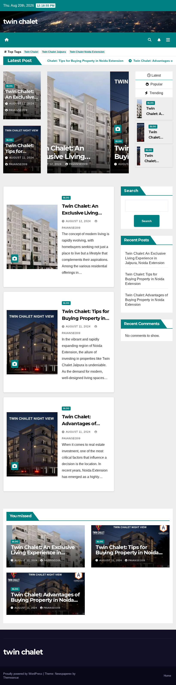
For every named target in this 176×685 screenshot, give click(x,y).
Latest (156, 75)
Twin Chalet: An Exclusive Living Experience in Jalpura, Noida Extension (145, 258)
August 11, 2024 (21, 157)
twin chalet (20, 22)
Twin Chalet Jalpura (54, 51)
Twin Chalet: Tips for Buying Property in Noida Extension (85, 318)
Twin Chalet (31, 51)
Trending (156, 93)
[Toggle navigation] (168, 40)
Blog (9, 86)
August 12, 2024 (21, 103)
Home (167, 675)
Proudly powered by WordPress (23, 673)
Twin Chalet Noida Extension (87, 51)
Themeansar (10, 677)
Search (131, 190)
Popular (156, 84)
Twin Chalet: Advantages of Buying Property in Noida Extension (146, 299)
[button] (149, 40)
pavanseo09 (18, 110)
